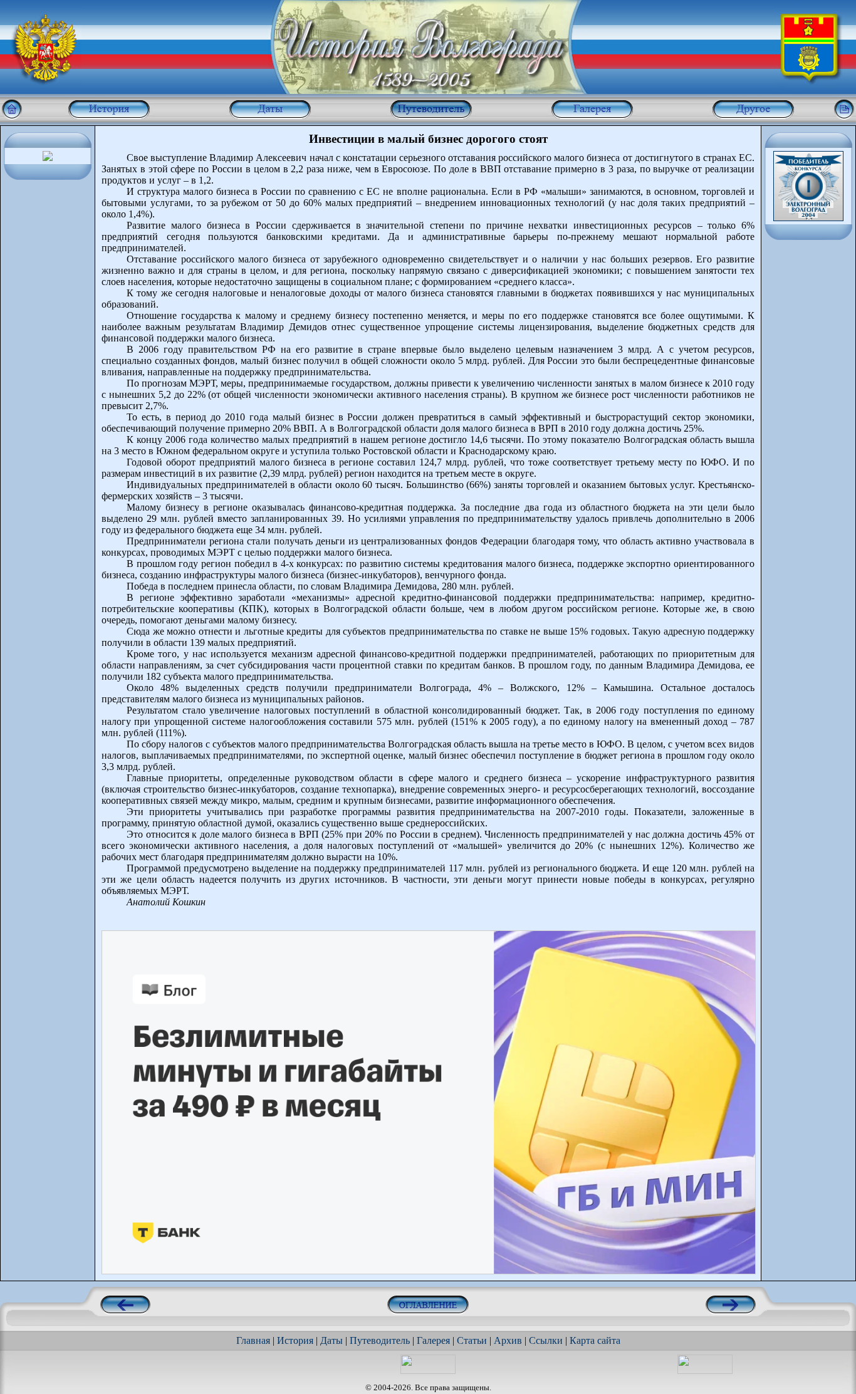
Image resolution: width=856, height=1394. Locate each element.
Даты (331, 1340)
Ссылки (546, 1340)
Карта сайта (595, 1340)
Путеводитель (380, 1340)
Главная (253, 1340)
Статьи (472, 1340)
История (295, 1340)
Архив (508, 1340)
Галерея (433, 1340)
